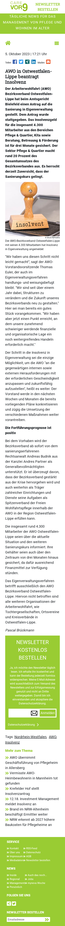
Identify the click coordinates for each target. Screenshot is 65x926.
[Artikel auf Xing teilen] (27, 63)
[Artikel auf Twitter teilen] (21, 63)
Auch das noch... (37, 875)
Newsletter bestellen (37, 860)
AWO (52, 737)
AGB (28, 856)
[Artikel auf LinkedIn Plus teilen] (33, 63)
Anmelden (48, 713)
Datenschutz (33, 852)
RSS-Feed (31, 848)
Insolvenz (12, 742)
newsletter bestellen (48, 7)
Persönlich (15, 887)
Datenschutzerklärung (21, 724)
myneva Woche (36, 883)
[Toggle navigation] (57, 43)
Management (17, 883)
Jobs (30, 879)
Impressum (16, 856)
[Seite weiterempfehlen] (48, 63)
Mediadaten (16, 860)
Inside (13, 875)
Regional (14, 879)
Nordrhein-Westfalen (30, 737)
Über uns (14, 852)
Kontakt (14, 848)
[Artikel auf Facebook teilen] (15, 63)
